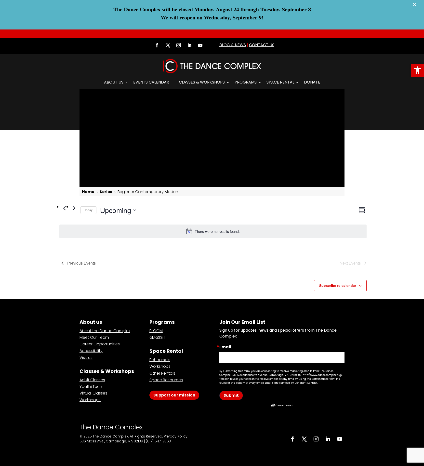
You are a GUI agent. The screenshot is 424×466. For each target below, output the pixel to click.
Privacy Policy (175, 436)
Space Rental (280, 82)
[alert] (213, 231)
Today (88, 210)
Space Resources (166, 380)
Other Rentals (162, 373)
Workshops (90, 400)
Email (225, 347)
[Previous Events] (64, 208)
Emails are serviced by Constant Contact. (291, 383)
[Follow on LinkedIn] (189, 45)
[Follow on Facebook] (157, 45)
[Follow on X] (167, 45)
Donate (312, 82)
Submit (231, 395)
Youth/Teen (91, 386)
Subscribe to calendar (337, 285)
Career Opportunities (100, 344)
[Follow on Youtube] (200, 45)
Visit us (86, 357)
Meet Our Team (94, 337)
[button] (417, 70)
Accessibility (91, 350)
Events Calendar (151, 82)
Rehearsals (159, 360)
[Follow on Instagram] (178, 45)
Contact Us (261, 45)
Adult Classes (92, 380)
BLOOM (156, 331)
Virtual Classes (93, 393)
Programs (246, 82)
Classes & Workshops (202, 82)
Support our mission (174, 395)
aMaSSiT (157, 337)
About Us (113, 82)
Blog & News (232, 45)
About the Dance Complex (105, 331)
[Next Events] (74, 208)
